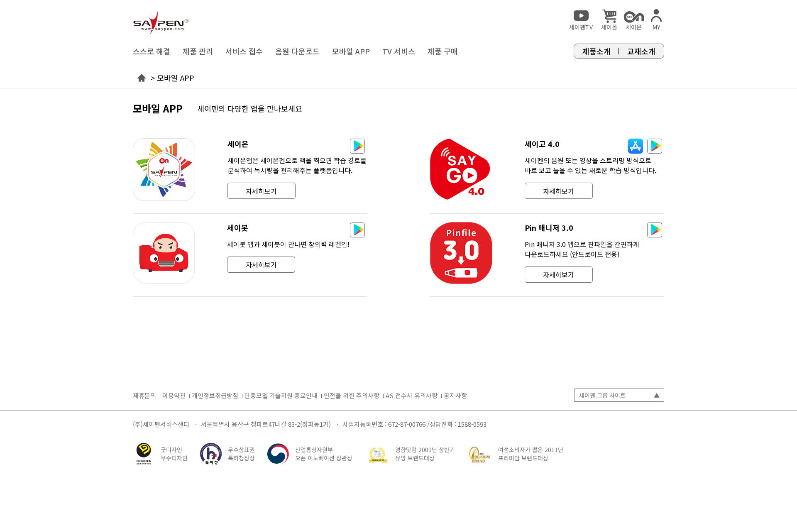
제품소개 (596, 51)
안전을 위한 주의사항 (351, 395)
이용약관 (174, 395)
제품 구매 (443, 51)
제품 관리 (198, 51)
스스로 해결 (151, 51)
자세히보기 (261, 191)
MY (656, 27)
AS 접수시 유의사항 (412, 395)
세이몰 (609, 27)
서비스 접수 (244, 51)
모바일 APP (351, 51)
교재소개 (641, 51)
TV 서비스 (398, 51)
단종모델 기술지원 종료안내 (281, 395)
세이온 (634, 27)
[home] (161, 19)
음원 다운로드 (297, 51)
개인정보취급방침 (215, 395)
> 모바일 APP (172, 77)
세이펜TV (581, 27)
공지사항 (455, 395)
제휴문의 (144, 395)
